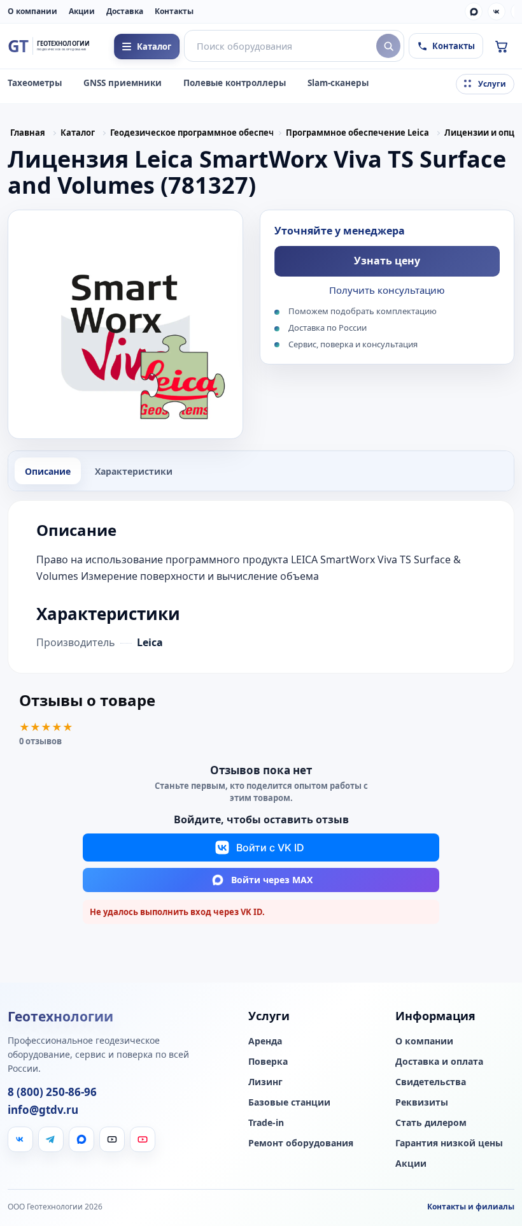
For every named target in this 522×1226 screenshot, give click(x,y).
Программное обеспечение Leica (357, 132)
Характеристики (134, 471)
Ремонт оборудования (300, 1143)
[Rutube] (112, 1139)
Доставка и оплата (439, 1061)
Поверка (268, 1061)
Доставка (124, 11)
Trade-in (266, 1123)
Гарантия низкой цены (449, 1143)
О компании (32, 11)
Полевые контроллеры (234, 83)
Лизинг (265, 1082)
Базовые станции (289, 1102)
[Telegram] (51, 1139)
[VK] (496, 11)
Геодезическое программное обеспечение (191, 132)
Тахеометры (35, 83)
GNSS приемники (122, 83)
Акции (82, 11)
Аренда (265, 1041)
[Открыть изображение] (125, 324)
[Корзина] (501, 45)
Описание (48, 471)
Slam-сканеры (338, 83)
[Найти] (388, 46)
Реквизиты (421, 1102)
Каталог (77, 132)
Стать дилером (431, 1123)
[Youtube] (142, 1139)
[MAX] (474, 11)
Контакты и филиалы (470, 1206)
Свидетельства (430, 1082)
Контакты (174, 11)
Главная (27, 132)
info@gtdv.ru (43, 1110)
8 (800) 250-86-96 (52, 1092)
